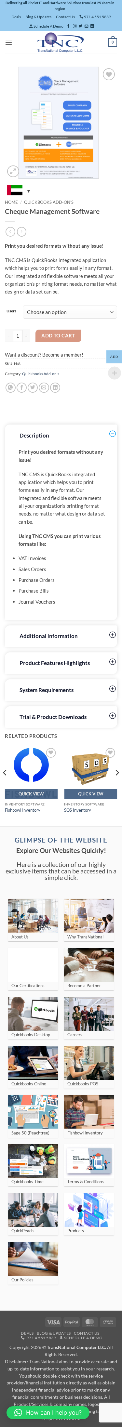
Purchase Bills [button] (34, 591)
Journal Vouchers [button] (37, 602)
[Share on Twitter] (33, 388)
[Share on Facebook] (22, 388)
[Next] (117, 785)
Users (9, 311)
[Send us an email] (86, 26)
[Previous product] (21, 232)
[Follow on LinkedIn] (92, 26)
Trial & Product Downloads (53, 717)
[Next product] (10, 232)
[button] (8, 42)
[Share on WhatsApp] (11, 388)
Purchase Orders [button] (37, 580)
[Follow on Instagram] (74, 26)
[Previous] (5, 785)
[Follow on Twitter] (80, 26)
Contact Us (65, 16)
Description (34, 435)
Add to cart (58, 335)
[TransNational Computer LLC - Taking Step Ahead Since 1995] (60, 42)
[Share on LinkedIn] (55, 388)
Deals (16, 16)
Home (11, 202)
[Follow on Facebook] (68, 26)
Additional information (49, 636)
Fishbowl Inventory (22, 810)
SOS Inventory (77, 810)
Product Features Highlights (55, 663)
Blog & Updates (38, 16)
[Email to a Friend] (44, 388)
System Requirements (47, 690)
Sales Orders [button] (32, 569)
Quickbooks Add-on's (49, 202)
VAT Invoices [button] (32, 558)
